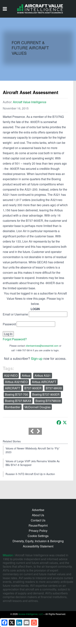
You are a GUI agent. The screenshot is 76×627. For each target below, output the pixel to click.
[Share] (34, 622)
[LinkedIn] (19, 622)
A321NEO (11, 375)
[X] (65, 422)
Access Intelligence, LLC (30, 613)
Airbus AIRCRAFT (44, 382)
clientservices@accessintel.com (42, 345)
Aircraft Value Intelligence (29, 102)
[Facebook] (59, 422)
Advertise (38, 510)
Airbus (26, 375)
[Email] (26, 622)
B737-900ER (33, 388)
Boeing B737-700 (16, 394)
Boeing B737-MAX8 (18, 401)
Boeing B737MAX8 (48, 401)
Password (9, 324)
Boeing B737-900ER (46, 394)
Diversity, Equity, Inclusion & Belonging (38, 541)
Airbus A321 (42, 375)
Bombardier (12, 407)
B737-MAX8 (54, 388)
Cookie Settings (38, 536)
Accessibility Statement (38, 546)
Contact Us (38, 520)
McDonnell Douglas (38, 407)
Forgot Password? (15, 339)
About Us (38, 515)
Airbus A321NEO (16, 382)
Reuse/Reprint (38, 525)
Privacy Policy (38, 530)
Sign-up (36, 358)
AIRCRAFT (12, 388)
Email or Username (15, 314)
